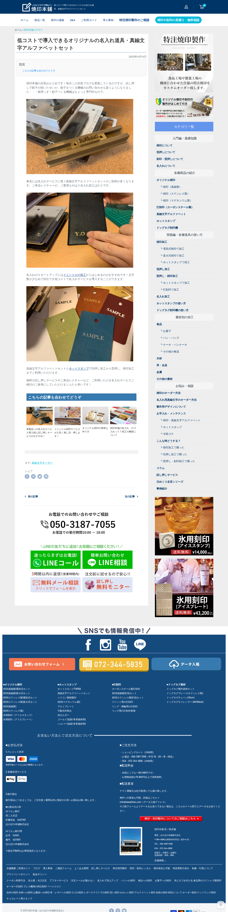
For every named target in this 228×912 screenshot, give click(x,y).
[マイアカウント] (186, 7)
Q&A (72, 20)
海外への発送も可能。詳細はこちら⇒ (139, 797)
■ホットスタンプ (67, 684)
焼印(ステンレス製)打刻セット (128, 697)
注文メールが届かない (82, 880)
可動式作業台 (65, 710)
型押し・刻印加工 (167, 275)
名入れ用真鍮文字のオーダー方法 (177, 399)
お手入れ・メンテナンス (171, 413)
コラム (161, 467)
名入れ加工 (163, 296)
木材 (159, 358)
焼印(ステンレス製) (13, 710)
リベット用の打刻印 (122, 701)
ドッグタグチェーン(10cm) (180, 697)
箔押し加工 (163, 269)
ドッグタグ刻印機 (167, 227)
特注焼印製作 (120, 868)
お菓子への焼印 (163, 880)
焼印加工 (162, 241)
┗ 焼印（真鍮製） (171, 186)
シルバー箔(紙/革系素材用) (72, 723)
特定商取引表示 (181, 868)
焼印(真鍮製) (9, 706)
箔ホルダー (63, 715)
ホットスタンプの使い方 (171, 303)
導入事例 (108, 20)
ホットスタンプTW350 (69, 688)
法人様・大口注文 (37, 880)
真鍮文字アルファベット (171, 213)
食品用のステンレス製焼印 (207, 880)
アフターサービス (59, 880)
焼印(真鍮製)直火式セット (16, 693)
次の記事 (130, 496)
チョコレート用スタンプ (19, 898)
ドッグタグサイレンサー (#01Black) (185, 701)
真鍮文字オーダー (42, 462)
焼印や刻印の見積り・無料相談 (178, 20)
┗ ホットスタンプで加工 (175, 262)
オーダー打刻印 (15, 886)
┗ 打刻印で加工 (169, 289)
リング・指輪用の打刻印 (125, 706)
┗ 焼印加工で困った (172, 447)
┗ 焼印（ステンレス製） (175, 193)
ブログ (36, 868)
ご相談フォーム (63, 868)
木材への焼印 (26, 892)
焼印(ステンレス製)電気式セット (20, 697)
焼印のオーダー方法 (169, 392)
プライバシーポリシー (18, 874)
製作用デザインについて (171, 406)
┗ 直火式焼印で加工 (172, 255)
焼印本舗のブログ (33, 29)
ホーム (25, 20)
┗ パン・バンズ (169, 337)
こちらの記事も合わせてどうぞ (38, 70)
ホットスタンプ (79, 368)
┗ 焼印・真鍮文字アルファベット (180, 420)
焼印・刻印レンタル (140, 868)
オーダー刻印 (190, 892)
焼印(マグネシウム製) (69, 701)
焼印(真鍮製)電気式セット (16, 688)
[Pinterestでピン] (33, 476)
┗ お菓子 (165, 330)
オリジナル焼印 (166, 179)
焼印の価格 (57, 20)
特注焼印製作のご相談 (134, 20)
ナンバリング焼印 (206, 892)
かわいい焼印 (127, 892)
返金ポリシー (40, 874)
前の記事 (33, 496)
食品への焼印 (145, 880)
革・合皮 (162, 365)
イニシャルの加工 (74, 274)
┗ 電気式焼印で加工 (172, 248)
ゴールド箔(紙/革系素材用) (72, 719)
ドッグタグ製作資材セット (181, 688)
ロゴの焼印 (77, 892)
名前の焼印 (162, 892)
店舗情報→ (160, 860)
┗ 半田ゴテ (167, 433)
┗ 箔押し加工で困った (173, 454)
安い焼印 (114, 892)
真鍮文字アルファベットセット (74, 693)
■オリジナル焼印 (12, 684)
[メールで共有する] (46, 476)
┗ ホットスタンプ (171, 427)
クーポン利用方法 (16, 880)
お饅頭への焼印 (41, 892)
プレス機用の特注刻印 (35, 886)
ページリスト (54, 886)
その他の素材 (165, 378)
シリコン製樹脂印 (67, 697)
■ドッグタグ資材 (176, 684)
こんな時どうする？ (169, 440)
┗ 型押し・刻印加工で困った (177, 461)
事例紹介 (162, 488)
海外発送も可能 (162, 868)
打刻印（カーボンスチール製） (175, 207)
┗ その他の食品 (169, 351)
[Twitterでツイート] (39, 476)
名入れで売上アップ (107, 880)
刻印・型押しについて (170, 158)
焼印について (165, 145)
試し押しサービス (167, 474)
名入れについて (166, 165)
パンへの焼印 (128, 880)
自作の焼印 (12, 892)
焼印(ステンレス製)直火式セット (20, 701)
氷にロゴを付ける (183, 880)
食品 (159, 324)
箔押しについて (166, 152)
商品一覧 (39, 20)
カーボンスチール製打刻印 (126, 688)
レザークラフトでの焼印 (96, 892)
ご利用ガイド (89, 20)
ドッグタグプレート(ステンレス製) (185, 693)
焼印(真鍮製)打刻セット (124, 693)
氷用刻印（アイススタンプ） (18, 715)
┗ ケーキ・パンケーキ (173, 344)
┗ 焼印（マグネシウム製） (176, 200)
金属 (159, 371)
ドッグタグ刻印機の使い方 (173, 310)
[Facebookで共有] (27, 476)
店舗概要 (11, 868)
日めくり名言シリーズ (170, 481)
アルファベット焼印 (144, 892)
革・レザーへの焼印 (60, 892)
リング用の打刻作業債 (123, 710)
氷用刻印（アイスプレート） (18, 719)
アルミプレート (66, 706)
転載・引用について (202, 868)
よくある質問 (81, 868)
